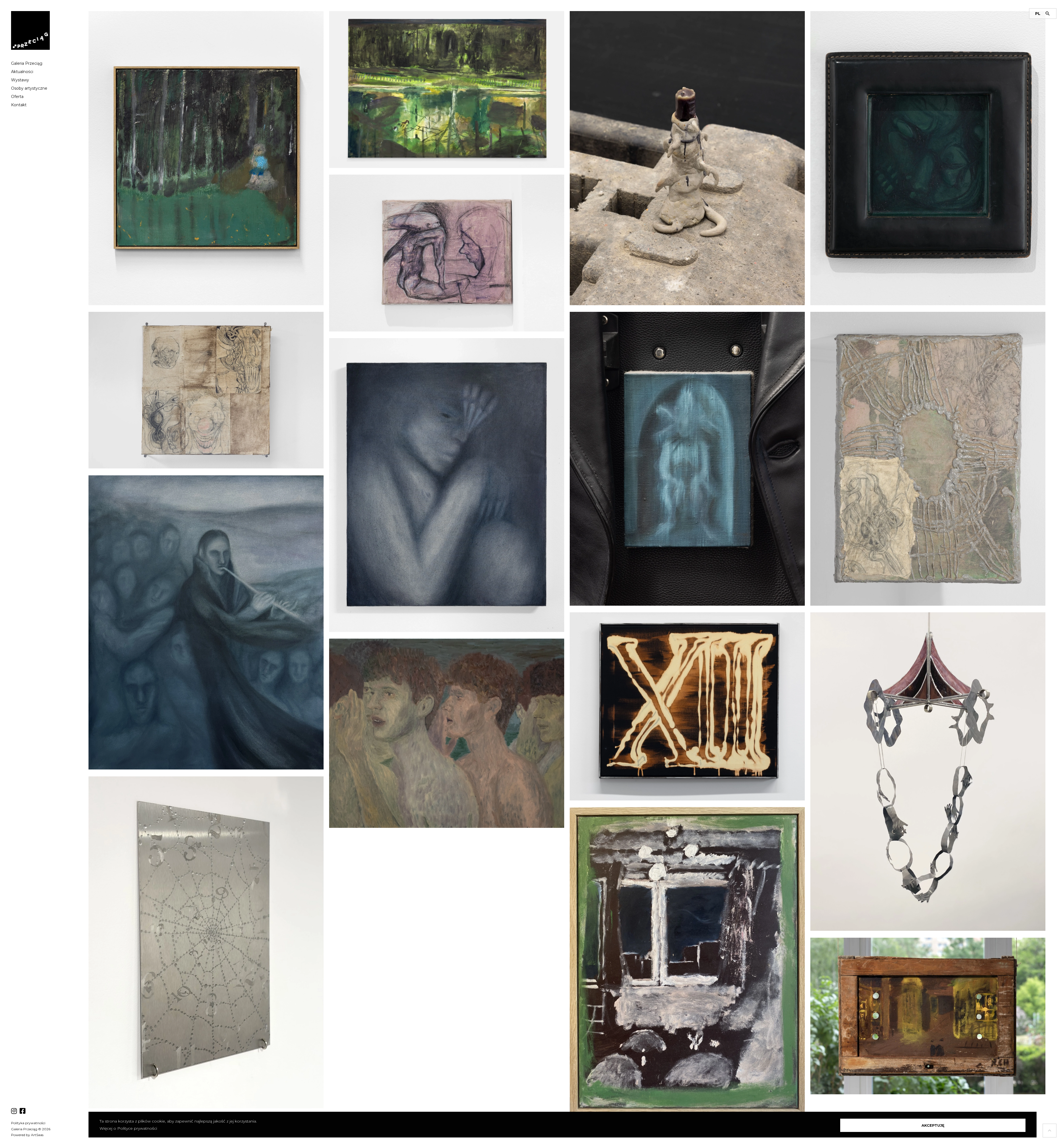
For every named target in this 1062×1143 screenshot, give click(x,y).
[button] (932, 1125)
